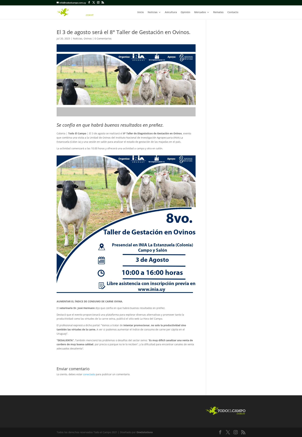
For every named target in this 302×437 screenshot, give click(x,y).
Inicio (140, 12)
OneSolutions (144, 432)
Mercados (200, 12)
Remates (218, 12)
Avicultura (171, 12)
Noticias (152, 12)
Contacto (232, 12)
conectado (89, 374)
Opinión (185, 12)
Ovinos (88, 38)
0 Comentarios (103, 38)
